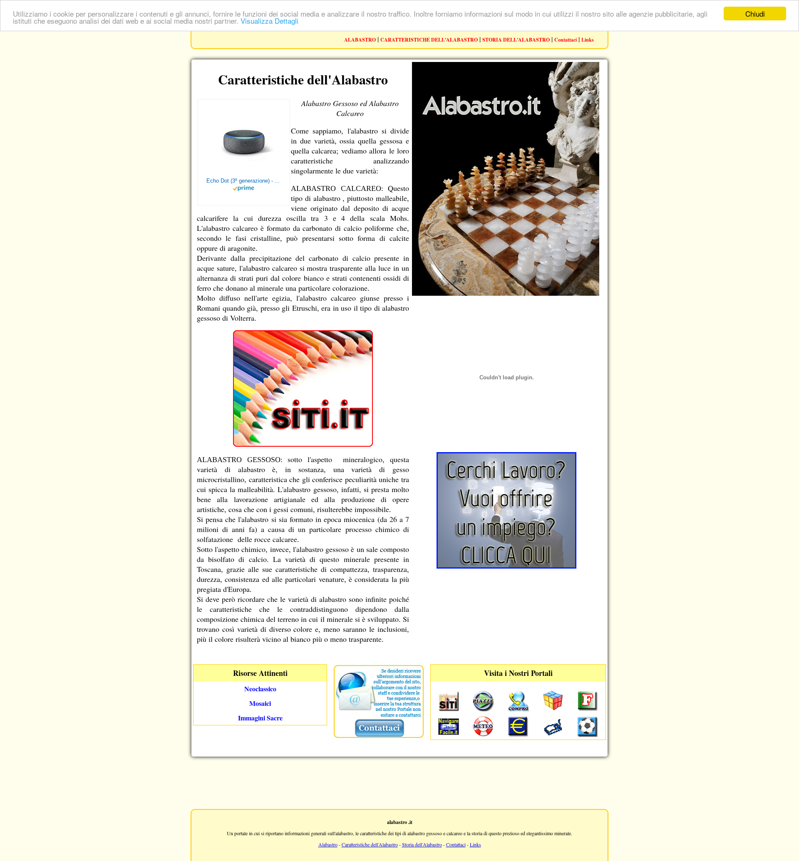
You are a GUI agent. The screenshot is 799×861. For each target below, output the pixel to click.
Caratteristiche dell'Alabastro (370, 844)
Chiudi (755, 13)
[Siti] (303, 444)
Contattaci (565, 39)
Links (587, 39)
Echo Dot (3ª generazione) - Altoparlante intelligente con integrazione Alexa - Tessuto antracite (243, 181)
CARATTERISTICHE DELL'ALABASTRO (429, 39)
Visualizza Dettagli (269, 21)
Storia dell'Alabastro (422, 844)
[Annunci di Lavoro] (506, 566)
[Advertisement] (399, 782)
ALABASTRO (360, 39)
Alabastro (327, 844)
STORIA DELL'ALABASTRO (516, 39)
